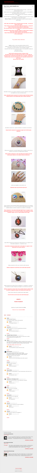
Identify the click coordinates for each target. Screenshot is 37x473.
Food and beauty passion (9, 1)
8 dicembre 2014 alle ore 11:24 (13, 340)
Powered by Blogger (18, 468)
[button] (32, 6)
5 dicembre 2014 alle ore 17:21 (12, 318)
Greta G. (10, 321)
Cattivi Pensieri (9, 351)
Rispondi (8, 325)
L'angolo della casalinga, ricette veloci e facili (14, 344)
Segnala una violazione (18, 471)
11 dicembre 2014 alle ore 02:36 (13, 411)
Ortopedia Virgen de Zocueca (12, 335)
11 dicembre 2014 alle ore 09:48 (15, 346)
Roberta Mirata (9, 370)
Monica (8, 340)
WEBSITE (18, 299)
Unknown (8, 403)
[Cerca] (34, 2)
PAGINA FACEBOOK (18, 301)
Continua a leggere (29, 440)
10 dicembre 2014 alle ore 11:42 (15, 351)
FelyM (8, 318)
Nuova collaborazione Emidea (8, 442)
